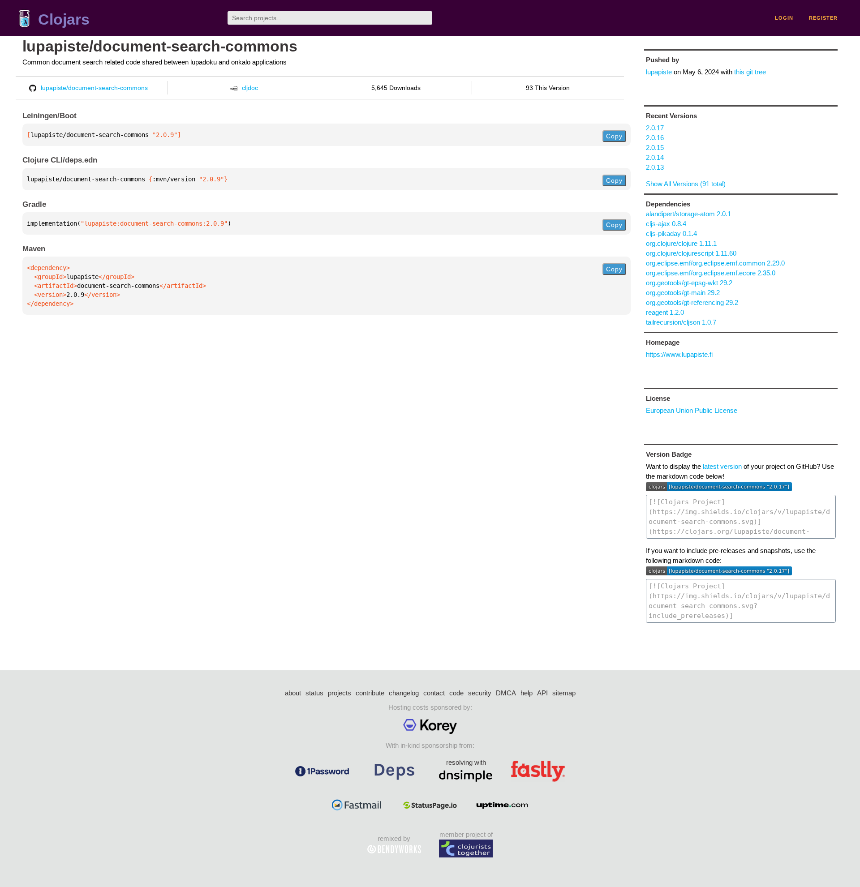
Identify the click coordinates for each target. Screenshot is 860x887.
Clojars (64, 19)
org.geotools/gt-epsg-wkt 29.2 (689, 283)
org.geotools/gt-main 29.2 (683, 292)
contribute (370, 693)
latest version (722, 466)
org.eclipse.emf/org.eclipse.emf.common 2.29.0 (715, 263)
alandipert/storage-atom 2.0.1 (688, 214)
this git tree (750, 72)
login (784, 18)
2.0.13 (655, 167)
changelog (404, 693)
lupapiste (659, 72)
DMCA (506, 693)
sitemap (564, 693)
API (542, 693)
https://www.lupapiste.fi (679, 354)
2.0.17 (655, 128)
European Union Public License (691, 410)
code (456, 693)
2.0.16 (655, 137)
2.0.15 (655, 147)
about (293, 693)
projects (339, 693)
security (479, 693)
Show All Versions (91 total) (686, 184)
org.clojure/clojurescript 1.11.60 (691, 253)
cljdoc (250, 87)
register (823, 18)
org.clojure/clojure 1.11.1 (681, 243)
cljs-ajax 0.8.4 (666, 223)
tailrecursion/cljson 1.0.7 (681, 322)
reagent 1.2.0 (665, 312)
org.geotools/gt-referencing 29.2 (692, 302)
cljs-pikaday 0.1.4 (671, 233)
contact (434, 693)
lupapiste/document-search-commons (159, 46)
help (526, 693)
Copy (614, 136)
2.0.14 (655, 157)
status (314, 693)
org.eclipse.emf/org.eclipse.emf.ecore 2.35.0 (710, 273)
